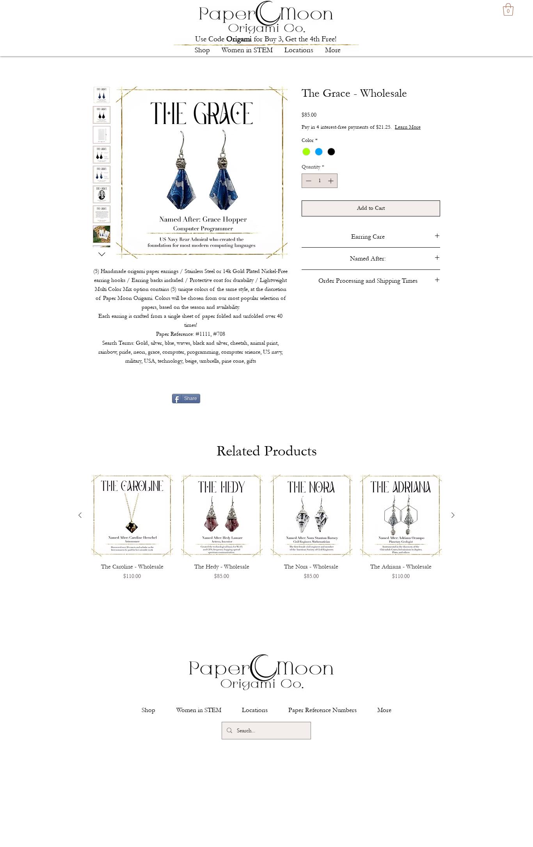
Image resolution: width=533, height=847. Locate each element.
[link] (508, 9)
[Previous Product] (80, 515)
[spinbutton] (320, 181)
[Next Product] (453, 515)
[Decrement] (308, 181)
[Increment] (331, 181)
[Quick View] (132, 515)
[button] (202, 50)
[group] (266, 538)
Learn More (408, 127)
